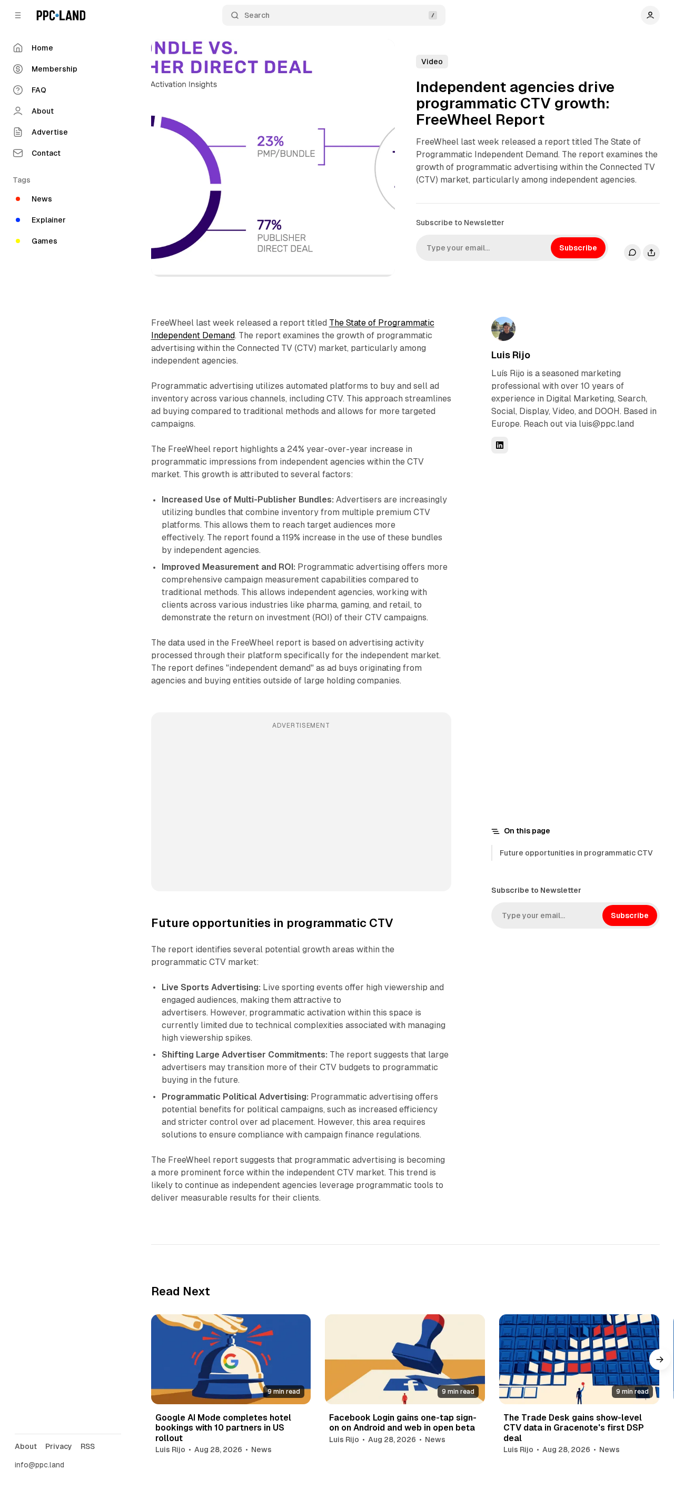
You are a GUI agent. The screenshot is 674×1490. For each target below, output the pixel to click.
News (261, 1449)
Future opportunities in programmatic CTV (576, 853)
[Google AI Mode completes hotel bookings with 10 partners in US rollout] (231, 1359)
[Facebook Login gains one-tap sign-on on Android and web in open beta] (405, 1359)
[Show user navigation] (650, 15)
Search (257, 15)
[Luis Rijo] (503, 329)
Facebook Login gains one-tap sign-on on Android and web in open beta (403, 1423)
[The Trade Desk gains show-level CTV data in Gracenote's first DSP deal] (579, 1359)
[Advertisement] (301, 809)
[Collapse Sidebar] (17, 15)
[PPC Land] (61, 15)
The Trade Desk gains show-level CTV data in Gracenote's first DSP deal (573, 1428)
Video (432, 61)
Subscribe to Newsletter (460, 222)
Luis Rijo (510, 354)
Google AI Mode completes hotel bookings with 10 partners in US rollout (223, 1428)
